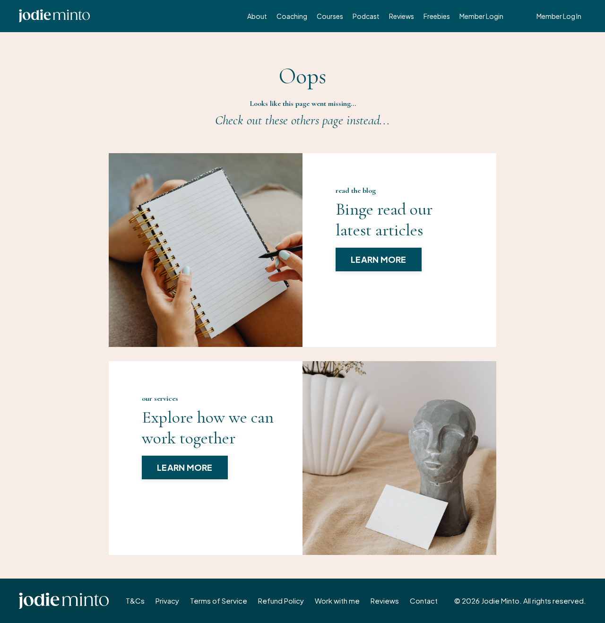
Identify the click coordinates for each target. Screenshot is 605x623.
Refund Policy (281, 600)
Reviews (401, 16)
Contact (424, 600)
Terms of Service (218, 600)
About (257, 16)
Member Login (481, 16)
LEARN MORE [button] (378, 259)
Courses (330, 16)
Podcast (366, 16)
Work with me (337, 600)
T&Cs (135, 600)
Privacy (167, 600)
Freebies (437, 16)
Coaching (292, 16)
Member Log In (558, 16)
